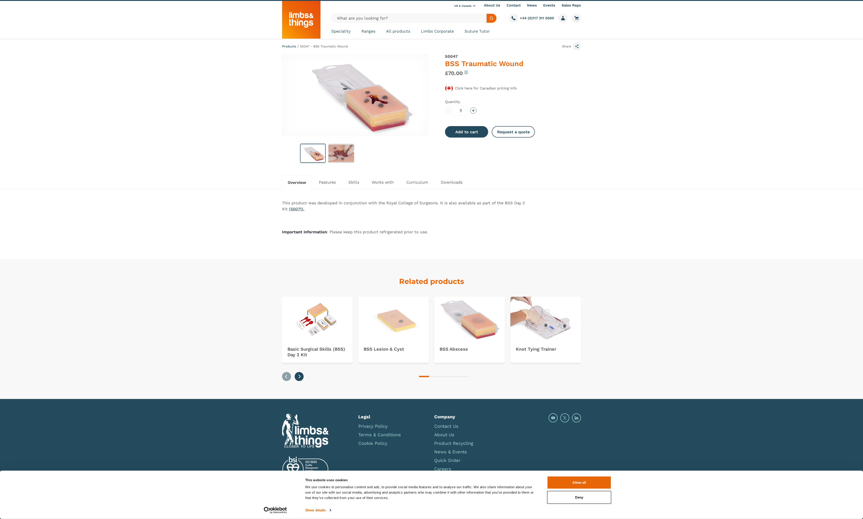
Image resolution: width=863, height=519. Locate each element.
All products (398, 31)
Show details (315, 510)
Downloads (452, 182)
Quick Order (447, 460)
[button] (313, 153)
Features (327, 182)
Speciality (341, 31)
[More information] (466, 72)
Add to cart (466, 131)
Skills (353, 182)
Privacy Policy (372, 426)
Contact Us (446, 426)
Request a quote (513, 131)
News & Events (450, 451)
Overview (297, 182)
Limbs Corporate (437, 31)
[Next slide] (299, 376)
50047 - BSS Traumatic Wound (324, 46)
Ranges (368, 31)
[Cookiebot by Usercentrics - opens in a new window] (275, 510)
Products (289, 46)
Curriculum (417, 182)
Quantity (452, 102)
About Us (492, 5)
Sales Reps (571, 5)
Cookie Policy (372, 443)
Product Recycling (453, 443)
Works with (383, 182)
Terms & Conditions (379, 434)
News (532, 5)
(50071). (296, 209)
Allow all (579, 482)
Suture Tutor (477, 31)
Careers (442, 469)
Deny (579, 497)
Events (549, 5)
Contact (514, 5)
